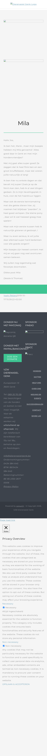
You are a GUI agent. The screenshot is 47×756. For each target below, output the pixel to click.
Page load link (7, 520)
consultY (20, 506)
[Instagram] (36, 429)
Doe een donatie (12, 358)
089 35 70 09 (14, 394)
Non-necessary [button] (10, 642)
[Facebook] (29, 429)
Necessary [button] (7, 604)
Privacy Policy (11, 486)
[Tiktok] (32, 429)
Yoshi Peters (10, 295)
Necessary (10, 607)
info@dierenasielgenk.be (17, 456)
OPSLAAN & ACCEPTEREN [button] (16, 684)
